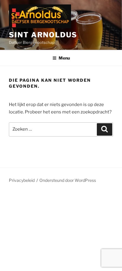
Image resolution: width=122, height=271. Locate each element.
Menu (64, 57)
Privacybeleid (22, 180)
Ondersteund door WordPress (67, 180)
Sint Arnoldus (43, 35)
